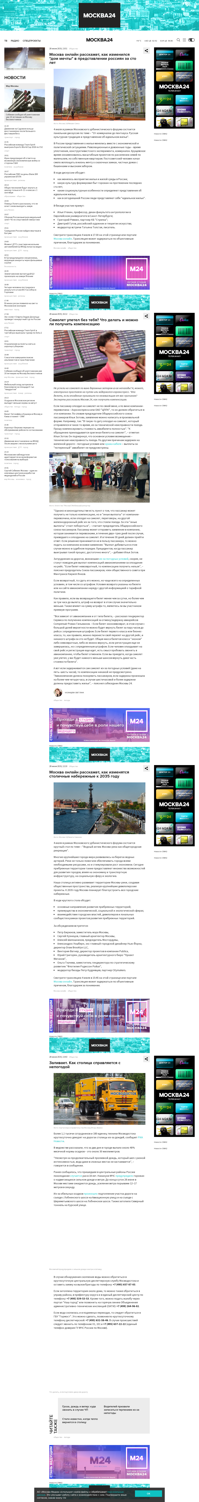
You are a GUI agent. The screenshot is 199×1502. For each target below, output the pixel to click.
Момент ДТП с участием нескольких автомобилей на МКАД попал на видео (23, 245)
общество (21, 196)
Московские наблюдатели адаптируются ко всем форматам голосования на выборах (20, 457)
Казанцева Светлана (74, 692)
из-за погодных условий (113, 559)
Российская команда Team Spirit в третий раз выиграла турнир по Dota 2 (23, 331)
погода (17, 407)
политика (8, 167)
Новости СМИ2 (55, 293)
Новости (14, 77)
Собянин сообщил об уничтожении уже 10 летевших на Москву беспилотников (23, 117)
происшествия (10, 180)
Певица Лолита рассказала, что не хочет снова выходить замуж (21, 205)
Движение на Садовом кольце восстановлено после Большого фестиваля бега (19, 131)
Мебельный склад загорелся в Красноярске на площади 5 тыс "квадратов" (19, 387)
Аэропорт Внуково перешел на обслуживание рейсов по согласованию (23, 429)
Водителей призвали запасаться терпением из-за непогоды (121, 1410)
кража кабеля (113, 444)
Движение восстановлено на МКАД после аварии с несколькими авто (21, 442)
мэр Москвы (9, 377)
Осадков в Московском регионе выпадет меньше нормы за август (20, 401)
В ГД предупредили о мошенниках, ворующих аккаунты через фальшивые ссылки (23, 260)
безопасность (10, 266)
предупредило (124, 1176)
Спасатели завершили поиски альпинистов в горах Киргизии (19, 358)
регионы (21, 180)
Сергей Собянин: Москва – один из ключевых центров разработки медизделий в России (20, 473)
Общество (73, 48)
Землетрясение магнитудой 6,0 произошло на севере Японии (19, 275)
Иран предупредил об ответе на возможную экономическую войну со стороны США (22, 161)
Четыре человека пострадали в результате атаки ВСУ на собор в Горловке (20, 290)
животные (8, 310)
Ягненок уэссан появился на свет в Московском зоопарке (20, 304)
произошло (91, 1194)
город (17, 137)
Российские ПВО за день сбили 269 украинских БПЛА (21, 175)
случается (76, 1176)
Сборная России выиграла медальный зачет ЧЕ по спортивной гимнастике (22, 218)
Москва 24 (99, 40)
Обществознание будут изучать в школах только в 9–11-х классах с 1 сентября (20, 190)
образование (9, 196)
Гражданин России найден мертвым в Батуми (22, 232)
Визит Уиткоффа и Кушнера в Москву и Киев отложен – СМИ (23, 415)
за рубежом (18, 167)
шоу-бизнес (9, 210)
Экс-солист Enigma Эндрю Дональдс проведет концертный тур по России (22, 318)
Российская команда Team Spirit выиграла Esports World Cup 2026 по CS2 (23, 146)
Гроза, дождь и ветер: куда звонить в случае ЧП (79, 1408)
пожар (20, 393)
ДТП (20, 251)
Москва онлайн (63, 239)
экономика (20, 479)
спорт (6, 151)
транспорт (8, 137)
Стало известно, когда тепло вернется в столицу (80, 1420)
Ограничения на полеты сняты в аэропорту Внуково (19, 345)
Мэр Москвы (12, 86)
